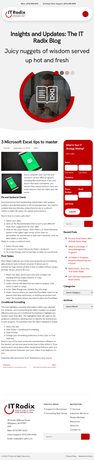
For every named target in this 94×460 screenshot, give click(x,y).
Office (36, 148)
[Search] (88, 224)
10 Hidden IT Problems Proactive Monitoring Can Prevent (79, 260)
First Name (69, 172)
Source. (49, 358)
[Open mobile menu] (85, 14)
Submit (72, 211)
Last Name (82, 172)
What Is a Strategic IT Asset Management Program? (77, 249)
